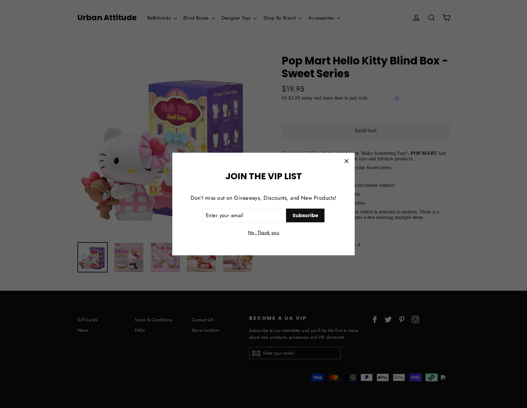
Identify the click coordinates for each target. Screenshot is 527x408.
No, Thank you (263, 232)
